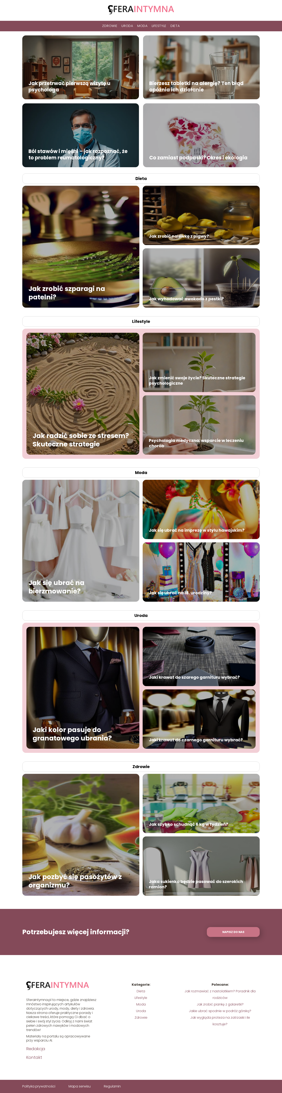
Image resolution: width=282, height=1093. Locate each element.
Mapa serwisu (80, 1086)
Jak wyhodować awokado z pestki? (186, 298)
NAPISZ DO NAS (233, 932)
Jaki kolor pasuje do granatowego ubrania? (72, 733)
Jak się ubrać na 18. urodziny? (180, 593)
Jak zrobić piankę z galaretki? (220, 1004)
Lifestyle (159, 25)
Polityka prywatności (38, 1086)
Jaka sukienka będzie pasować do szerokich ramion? (196, 884)
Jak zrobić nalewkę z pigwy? (179, 236)
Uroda (127, 25)
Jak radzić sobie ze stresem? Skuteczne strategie (81, 439)
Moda (142, 25)
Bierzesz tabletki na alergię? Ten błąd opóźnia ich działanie (196, 86)
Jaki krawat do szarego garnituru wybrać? (194, 677)
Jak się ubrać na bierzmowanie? (56, 586)
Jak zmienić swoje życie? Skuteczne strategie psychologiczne (197, 380)
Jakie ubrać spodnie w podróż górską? (220, 1011)
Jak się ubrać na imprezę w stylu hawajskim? (196, 530)
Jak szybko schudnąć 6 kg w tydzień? (188, 824)
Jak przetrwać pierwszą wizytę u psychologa (69, 86)
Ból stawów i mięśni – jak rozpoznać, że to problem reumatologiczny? (78, 154)
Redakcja (35, 1048)
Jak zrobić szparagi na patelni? (66, 292)
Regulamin (112, 1086)
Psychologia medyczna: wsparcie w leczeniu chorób (196, 443)
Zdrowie (109, 25)
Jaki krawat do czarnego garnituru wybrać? (196, 740)
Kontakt (34, 1057)
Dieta (175, 25)
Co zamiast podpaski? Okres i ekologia (199, 157)
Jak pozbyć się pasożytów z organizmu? (75, 880)
